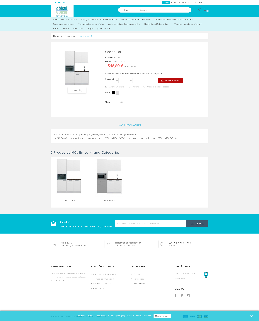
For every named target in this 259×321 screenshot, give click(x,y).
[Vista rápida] (69, 180)
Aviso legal (98, 288)
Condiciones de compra (104, 274)
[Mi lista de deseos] (199, 10)
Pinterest (121, 102)
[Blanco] (117, 92)
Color (107, 92)
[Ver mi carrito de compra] (205, 9)
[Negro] (113, 92)
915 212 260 (66, 242)
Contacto (166, 3)
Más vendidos (140, 283)
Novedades (139, 279)
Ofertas (137, 274)
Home (56, 36)
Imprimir (135, 87)
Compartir (116, 102)
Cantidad (109, 79)
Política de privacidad (103, 279)
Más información (162, 316)
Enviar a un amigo (116, 87)
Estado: (108, 61)
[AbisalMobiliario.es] (62, 11)
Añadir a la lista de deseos (158, 87)
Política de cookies (102, 283)
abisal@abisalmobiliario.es (128, 243)
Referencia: (110, 57)
